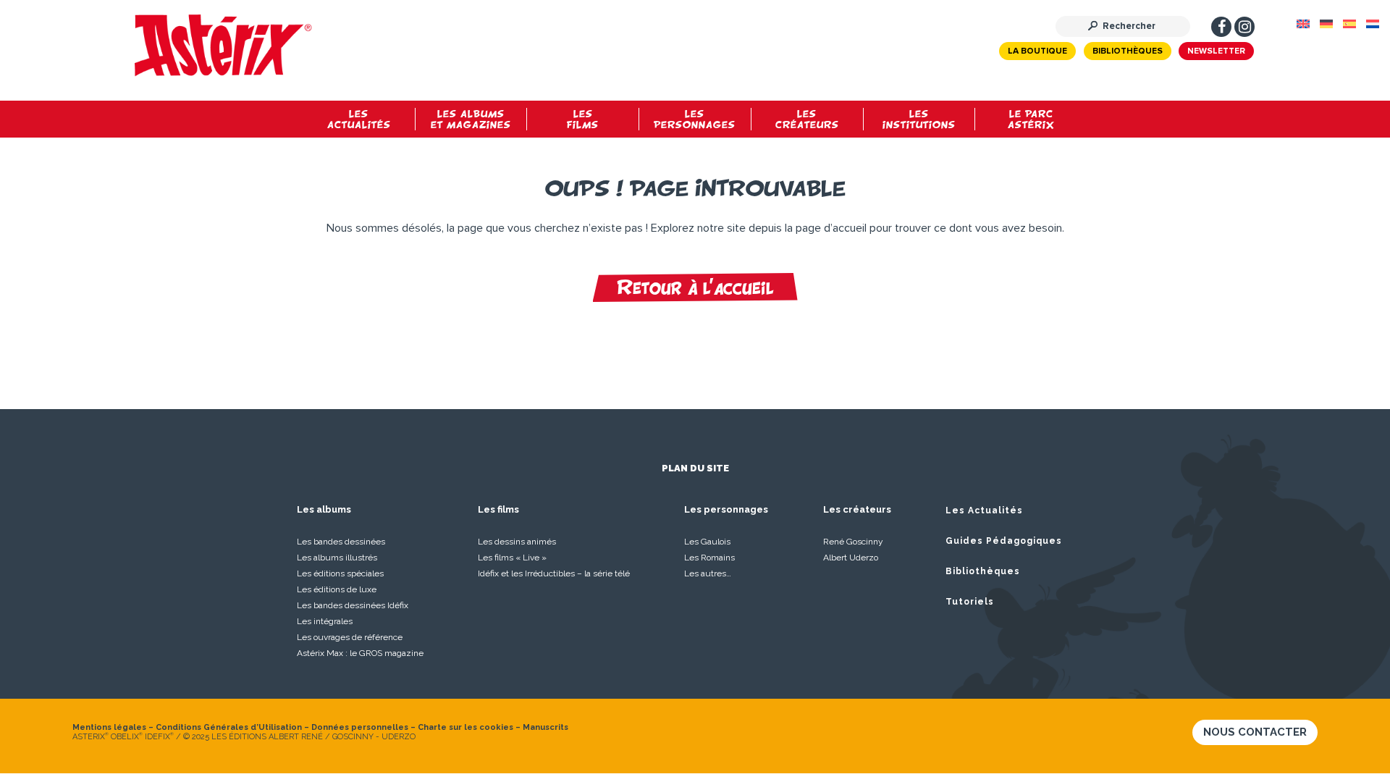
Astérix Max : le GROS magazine (360, 653)
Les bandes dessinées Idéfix (352, 605)
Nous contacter (1255, 732)
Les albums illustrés (337, 557)
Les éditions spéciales (340, 573)
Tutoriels (969, 602)
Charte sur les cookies (465, 727)
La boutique (1037, 51)
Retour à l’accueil (695, 287)
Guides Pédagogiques (1003, 541)
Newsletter (1216, 51)
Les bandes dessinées (341, 542)
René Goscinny (853, 542)
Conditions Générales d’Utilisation (229, 727)
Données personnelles (359, 727)
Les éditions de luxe (336, 589)
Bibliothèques (1127, 51)
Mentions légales (109, 727)
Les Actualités (984, 510)
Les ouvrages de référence (350, 637)
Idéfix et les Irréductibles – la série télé (554, 573)
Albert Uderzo (850, 557)
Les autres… (707, 573)
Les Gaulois (707, 542)
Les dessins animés (517, 542)
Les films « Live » (512, 557)
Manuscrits (545, 727)
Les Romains (709, 557)
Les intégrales (325, 621)
